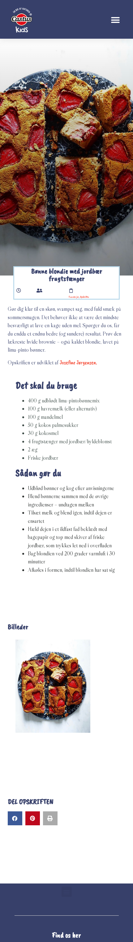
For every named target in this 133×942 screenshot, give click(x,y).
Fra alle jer (74, 296)
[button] (115, 20)
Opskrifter (84, 296)
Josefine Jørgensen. (78, 362)
